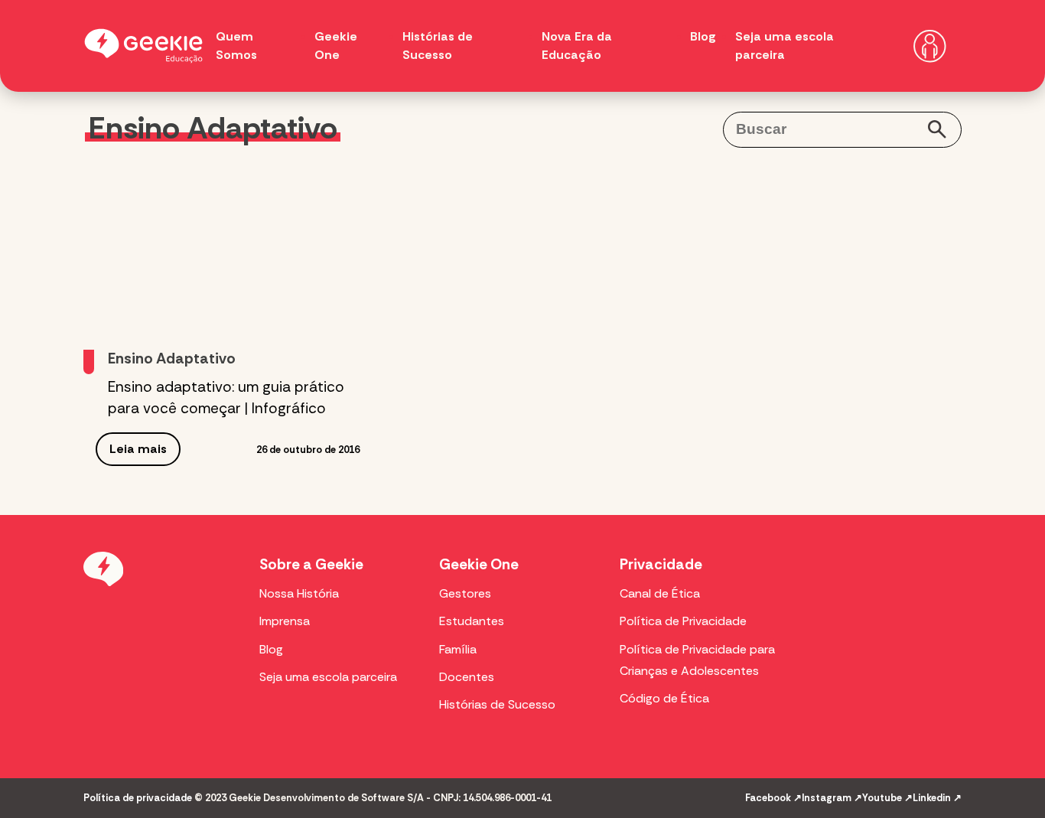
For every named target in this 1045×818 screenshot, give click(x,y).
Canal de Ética (660, 593)
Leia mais (138, 449)
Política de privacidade (137, 797)
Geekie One (479, 564)
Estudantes (471, 621)
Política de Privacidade (683, 621)
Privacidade (661, 564)
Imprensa (284, 621)
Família (458, 649)
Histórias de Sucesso (497, 704)
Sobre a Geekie (311, 564)
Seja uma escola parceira (328, 677)
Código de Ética (664, 698)
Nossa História (299, 593)
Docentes (466, 677)
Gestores (465, 593)
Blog (703, 36)
